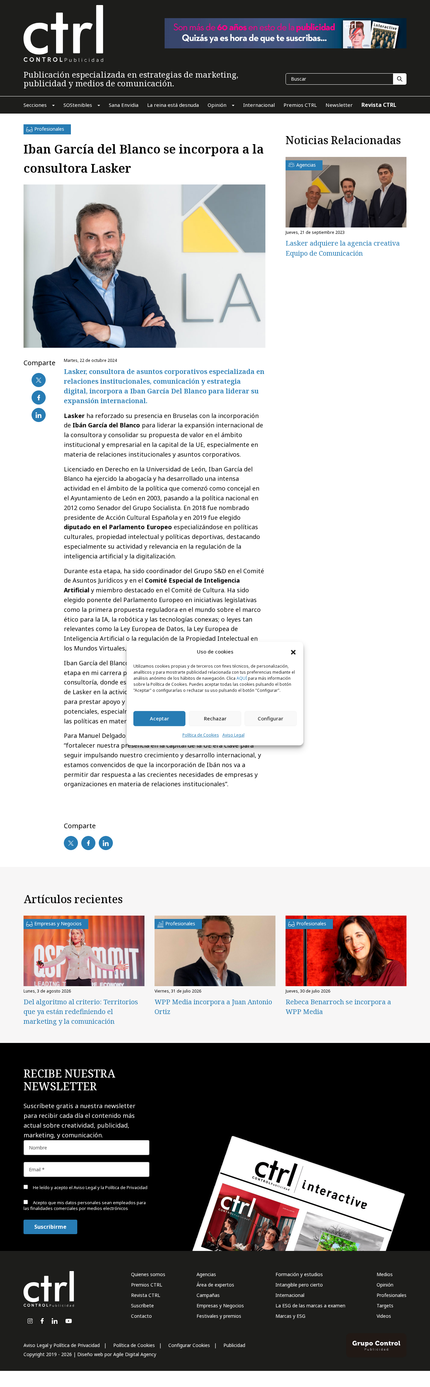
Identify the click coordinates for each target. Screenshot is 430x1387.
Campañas (208, 1295)
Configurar (270, 718)
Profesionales (391, 1295)
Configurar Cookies (189, 1345)
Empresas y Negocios (220, 1305)
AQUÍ (241, 678)
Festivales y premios (219, 1316)
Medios (385, 1274)
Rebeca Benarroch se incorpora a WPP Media (338, 1006)
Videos (384, 1316)
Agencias (206, 1274)
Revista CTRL (145, 1295)
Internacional (289, 1295)
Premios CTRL (146, 1284)
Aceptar (159, 718)
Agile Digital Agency (134, 1354)
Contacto (141, 1316)
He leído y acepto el (89, 1187)
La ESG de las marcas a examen (310, 1305)
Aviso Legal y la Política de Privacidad (110, 1187)
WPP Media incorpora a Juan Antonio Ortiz (213, 1006)
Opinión (385, 1284)
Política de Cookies (200, 735)
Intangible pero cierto (299, 1284)
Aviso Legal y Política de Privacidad (62, 1345)
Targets (385, 1305)
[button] (293, 651)
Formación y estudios (299, 1274)
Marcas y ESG (290, 1316)
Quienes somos (148, 1274)
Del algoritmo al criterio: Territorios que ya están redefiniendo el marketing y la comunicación (81, 1011)
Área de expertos (215, 1284)
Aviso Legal (233, 735)
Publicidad (234, 1345)
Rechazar (215, 718)
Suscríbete (142, 1305)
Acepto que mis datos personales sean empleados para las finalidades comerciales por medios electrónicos (85, 1205)
